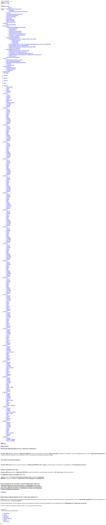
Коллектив (9, 18)
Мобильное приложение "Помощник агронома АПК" (22, 46)
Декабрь (8, 97)
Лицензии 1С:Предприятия (13, 57)
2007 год (5, 392)
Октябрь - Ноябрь (10, 439)
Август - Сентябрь (10, 412)
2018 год (5, 209)
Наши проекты (7, 66)
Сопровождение (10, 65)
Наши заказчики (10, 20)
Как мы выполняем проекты (13, 61)
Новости (5, 23)
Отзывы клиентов (10, 69)
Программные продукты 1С (13, 49)
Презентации (6, 71)
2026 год (5, 85)
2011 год (5, 328)
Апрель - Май (9, 387)
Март (4, 83)
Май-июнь (9, 100)
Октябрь (8, 119)
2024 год (5, 107)
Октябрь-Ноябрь (10, 102)
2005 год (5, 421)
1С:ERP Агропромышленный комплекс (16, 27)
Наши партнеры (10, 19)
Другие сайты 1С (7, 518)
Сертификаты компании (12, 15)
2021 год (5, 158)
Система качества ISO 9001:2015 (14, 14)
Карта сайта (6, 521)
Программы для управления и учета (18, 52)
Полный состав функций (15, 31)
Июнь (7, 88)
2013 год (5, 294)
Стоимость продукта (14, 36)
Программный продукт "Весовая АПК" (19, 45)
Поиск (5, 519)
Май (7, 115)
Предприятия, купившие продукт (17, 33)
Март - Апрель (10, 432)
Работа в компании (11, 22)
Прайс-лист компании (14, 48)
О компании (6, 513)
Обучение (8, 63)
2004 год (5, 436)
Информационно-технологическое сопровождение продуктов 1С (25, 54)
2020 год (5, 175)
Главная (5, 75)
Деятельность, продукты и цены (14, 59)
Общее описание (13, 28)
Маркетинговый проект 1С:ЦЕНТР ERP (19, 50)
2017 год (5, 226)
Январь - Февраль (10, 405)
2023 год (5, 124)
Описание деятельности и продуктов (18, 11)
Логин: (2, 3)
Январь (8, 92)
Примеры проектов (11, 67)
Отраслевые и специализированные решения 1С (21, 53)
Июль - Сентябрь (10, 440)
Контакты (5, 72)
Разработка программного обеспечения (16, 62)
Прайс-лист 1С (13, 55)
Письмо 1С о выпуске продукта (17, 35)
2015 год (5, 260)
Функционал (15, 41)
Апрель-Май (9, 87)
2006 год (5, 80)
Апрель (8, 96)
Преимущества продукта (15, 32)
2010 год (5, 345)
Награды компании (11, 16)
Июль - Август (10, 351)
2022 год (5, 141)
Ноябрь (8, 118)
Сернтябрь (9, 205)
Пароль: (3, 6)
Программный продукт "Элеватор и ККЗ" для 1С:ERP (22, 39)
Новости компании (11, 24)
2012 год (5, 311)
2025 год (5, 93)
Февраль (8, 90)
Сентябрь (8, 103)
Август (8, 94)
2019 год (5, 192)
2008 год (5, 376)
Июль (7, 98)
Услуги (5, 58)
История (8, 12)
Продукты (6, 25)
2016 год (5, 243)
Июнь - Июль (9, 400)
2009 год (5, 361)
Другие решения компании (13, 37)
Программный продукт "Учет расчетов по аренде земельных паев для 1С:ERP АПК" (30, 44)
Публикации (9, 70)
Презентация (12, 29)
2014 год (5, 277)
